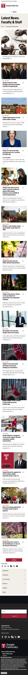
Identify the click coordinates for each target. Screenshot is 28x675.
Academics (5, 575)
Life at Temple (6, 579)
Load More (14, 560)
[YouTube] (17, 566)
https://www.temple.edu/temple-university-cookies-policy (14, 669)
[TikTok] (11, 566)
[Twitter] (14, 566)
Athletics (5, 588)
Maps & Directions (8, 653)
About (4, 592)
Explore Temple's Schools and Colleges (9, 1)
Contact (5, 655)
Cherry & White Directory (8, 651)
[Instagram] (5, 566)
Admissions (5, 570)
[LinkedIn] (8, 566)
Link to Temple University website (9, 646)
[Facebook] (2, 566)
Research (5, 583)
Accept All (3, 673)
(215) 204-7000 (5, 633)
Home (2, 26)
